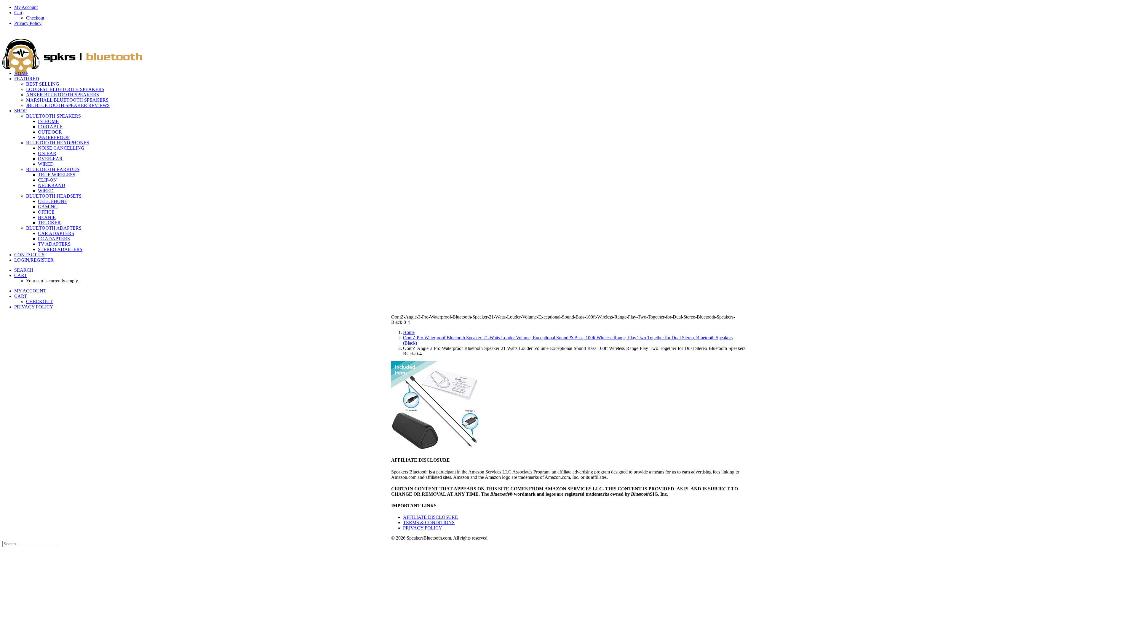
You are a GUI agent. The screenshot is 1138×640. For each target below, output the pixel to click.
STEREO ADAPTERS (60, 249)
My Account (26, 7)
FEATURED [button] (26, 78)
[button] (23, 270)
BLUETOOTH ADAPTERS (53, 228)
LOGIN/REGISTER (34, 260)
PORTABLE (50, 126)
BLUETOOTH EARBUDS (52, 169)
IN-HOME (48, 121)
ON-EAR (47, 153)
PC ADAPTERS (54, 238)
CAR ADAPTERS (56, 233)
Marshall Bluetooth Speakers (67, 100)
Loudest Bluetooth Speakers (65, 89)
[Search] (29, 543)
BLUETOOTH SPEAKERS (53, 116)
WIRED (46, 164)
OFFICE (46, 212)
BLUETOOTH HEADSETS (53, 196)
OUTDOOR (50, 132)
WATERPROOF (54, 137)
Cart (18, 12)
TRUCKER (49, 222)
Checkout (35, 17)
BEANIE (47, 217)
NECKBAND (51, 185)
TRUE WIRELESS (56, 174)
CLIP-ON (47, 180)
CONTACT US (29, 254)
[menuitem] (575, 7)
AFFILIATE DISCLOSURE (430, 517)
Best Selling (42, 84)
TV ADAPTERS (54, 244)
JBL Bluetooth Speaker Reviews (68, 105)
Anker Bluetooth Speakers (62, 94)
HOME (21, 73)
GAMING (48, 206)
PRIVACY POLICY (422, 527)
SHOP (20, 110)
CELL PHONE (52, 201)
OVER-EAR (50, 158)
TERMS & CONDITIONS (429, 522)
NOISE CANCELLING (61, 148)
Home (409, 332)
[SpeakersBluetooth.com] (569, 48)
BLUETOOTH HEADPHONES (57, 142)
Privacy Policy (27, 23)
